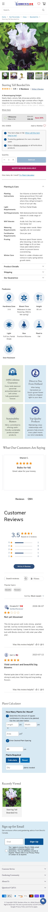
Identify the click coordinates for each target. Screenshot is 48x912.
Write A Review (24, 566)
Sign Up (34, 841)
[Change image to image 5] (38, 75)
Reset (25, 760)
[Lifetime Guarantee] (12, 372)
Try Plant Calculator (26, 175)
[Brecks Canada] (24, 3)
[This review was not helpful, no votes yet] (41, 644)
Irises (25, 17)
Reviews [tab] (20, 499)
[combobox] (34, 596)
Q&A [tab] (30, 498)
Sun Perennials (14, 17)
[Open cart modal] (44, 3)
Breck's (37, 902)
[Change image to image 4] (30, 75)
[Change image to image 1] (5, 75)
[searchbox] (14, 578)
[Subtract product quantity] (4, 160)
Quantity (5, 155)
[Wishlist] (38, 3)
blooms (8, 590)
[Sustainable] (12, 410)
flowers (17, 590)
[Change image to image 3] (22, 75)
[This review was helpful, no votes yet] (36, 644)
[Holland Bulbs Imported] (35, 373)
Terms (31, 907)
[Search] (43, 10)
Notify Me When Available (24, 168)
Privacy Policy (21, 907)
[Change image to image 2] (13, 75)
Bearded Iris (34, 17)
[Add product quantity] (13, 160)
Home (4, 17)
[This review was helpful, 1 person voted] (36, 689)
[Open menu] (3, 3)
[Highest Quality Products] (35, 410)
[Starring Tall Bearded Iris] (24, 46)
